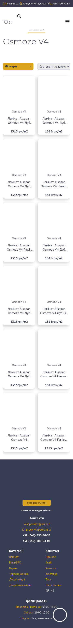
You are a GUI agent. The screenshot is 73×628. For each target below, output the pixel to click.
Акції (49, 562)
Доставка (51, 574)
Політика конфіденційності (36, 510)
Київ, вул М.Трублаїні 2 (36, 529)
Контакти (51, 568)
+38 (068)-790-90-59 (36, 535)
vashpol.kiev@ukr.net (36, 524)
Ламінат (13, 557)
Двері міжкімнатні (20, 585)
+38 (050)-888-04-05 (36, 541)
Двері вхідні (17, 579)
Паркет (13, 568)
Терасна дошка (18, 574)
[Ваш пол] (36, 20)
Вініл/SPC (15, 562)
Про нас (51, 557)
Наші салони (53, 585)
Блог (48, 579)
